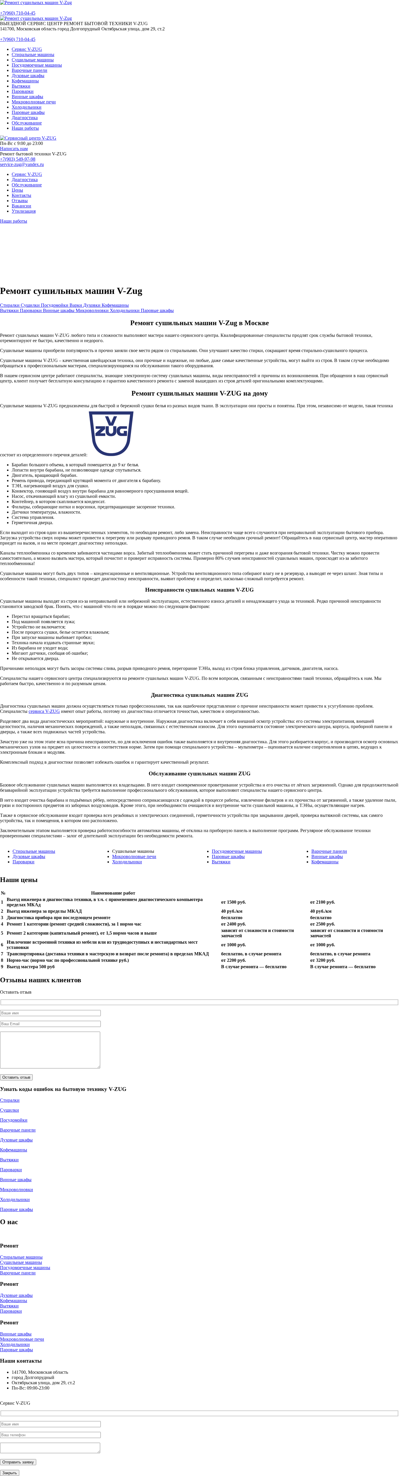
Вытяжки (221, 861)
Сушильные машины (21, 1262)
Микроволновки (16, 1189)
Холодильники (127, 861)
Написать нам (14, 148)
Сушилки (9, 1110)
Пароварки (23, 861)
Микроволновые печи (134, 856)
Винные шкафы (327, 856)
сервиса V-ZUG (44, 711)
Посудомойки (13, 1120)
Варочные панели (329, 851)
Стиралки (10, 1100)
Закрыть (9, 1473)
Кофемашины (325, 861)
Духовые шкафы (29, 856)
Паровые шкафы (228, 856)
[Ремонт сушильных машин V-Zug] (36, 2)
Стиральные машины (34, 851)
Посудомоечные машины (237, 851)
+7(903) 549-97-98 (17, 159)
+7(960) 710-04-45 (17, 13)
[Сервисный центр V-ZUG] (28, 138)
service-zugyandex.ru (22, 164)
